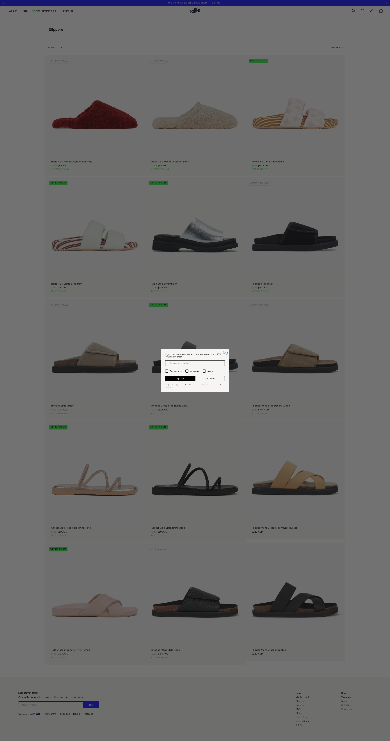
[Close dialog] (225, 353)
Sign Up (180, 378)
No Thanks (210, 378)
